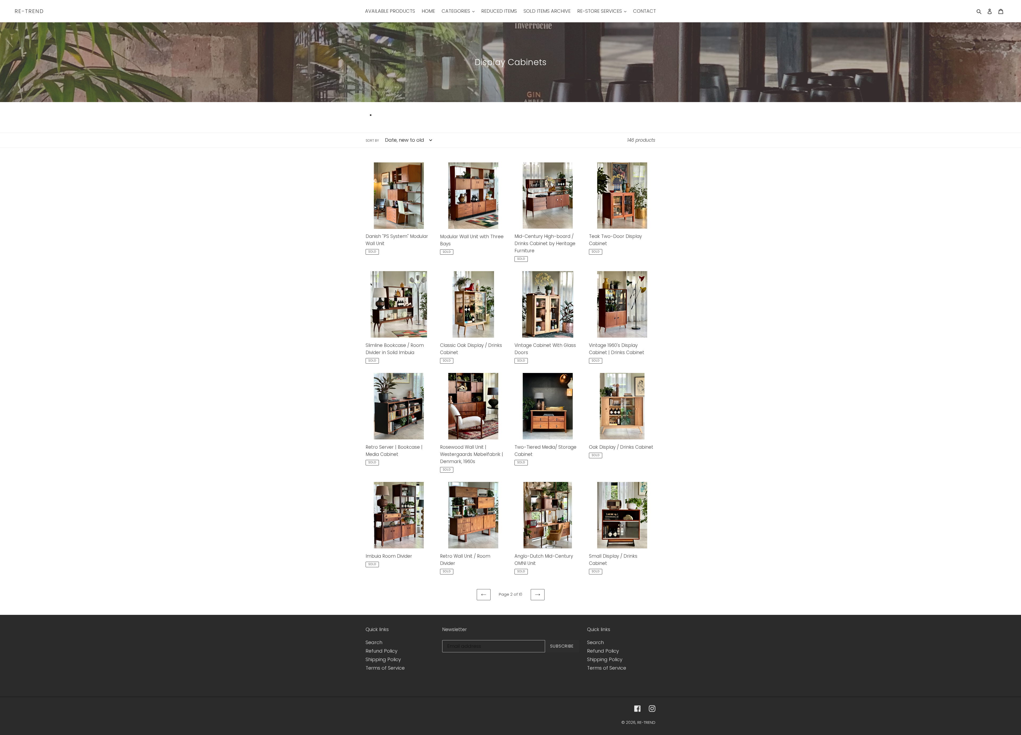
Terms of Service (385, 668)
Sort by (372, 140)
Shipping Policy (383, 659)
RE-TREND (29, 11)
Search (374, 642)
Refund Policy (381, 651)
